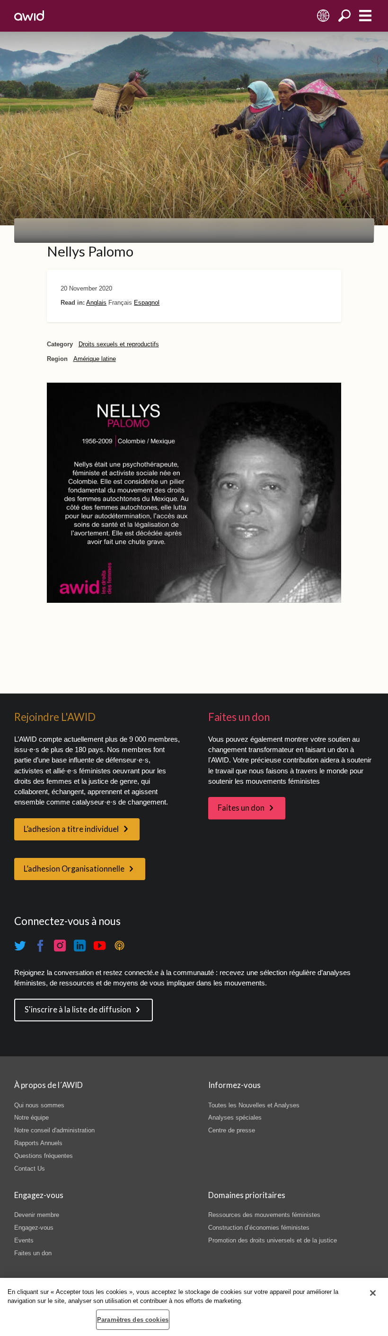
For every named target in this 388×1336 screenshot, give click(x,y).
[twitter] (20, 945)
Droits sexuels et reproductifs (119, 344)
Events (24, 1240)
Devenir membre (36, 1214)
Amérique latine (94, 358)
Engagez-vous (33, 1227)
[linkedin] (80, 945)
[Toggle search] (344, 16)
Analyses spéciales (235, 1117)
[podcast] (120, 945)
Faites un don (241, 808)
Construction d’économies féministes (258, 1227)
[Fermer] (372, 1293)
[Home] (29, 15)
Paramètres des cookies (132, 1319)
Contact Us (29, 1168)
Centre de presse (231, 1130)
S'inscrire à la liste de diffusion (78, 1009)
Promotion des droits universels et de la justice (272, 1240)
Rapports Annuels (38, 1143)
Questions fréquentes (43, 1155)
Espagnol (146, 302)
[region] (194, 1307)
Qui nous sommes (39, 1105)
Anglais (96, 302)
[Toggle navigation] (365, 16)
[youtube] (100, 945)
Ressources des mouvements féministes (264, 1214)
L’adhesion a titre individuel (71, 829)
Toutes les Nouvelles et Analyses (254, 1105)
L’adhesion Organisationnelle (74, 869)
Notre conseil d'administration (54, 1130)
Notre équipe (31, 1117)
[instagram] (60, 945)
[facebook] (40, 945)
